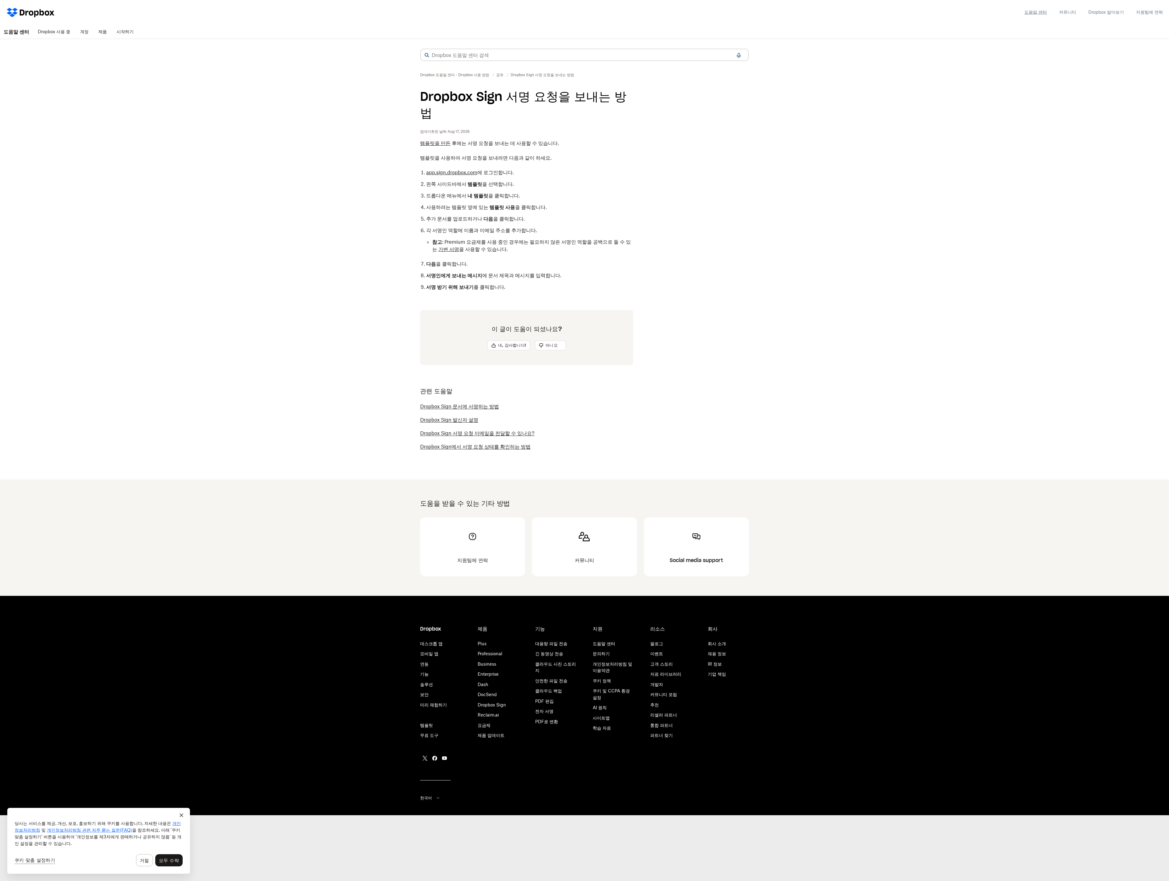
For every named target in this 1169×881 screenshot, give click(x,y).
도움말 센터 (1035, 12)
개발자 (656, 684)
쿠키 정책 (602, 680)
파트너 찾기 (661, 735)
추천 (654, 704)
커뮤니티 (1067, 12)
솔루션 (426, 684)
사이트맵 (601, 717)
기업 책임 (717, 674)
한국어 (426, 797)
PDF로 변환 (546, 721)
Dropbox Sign (492, 704)
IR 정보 (715, 664)
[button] (426, 55)
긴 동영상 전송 (549, 653)
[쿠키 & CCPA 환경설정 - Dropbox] (98, 841)
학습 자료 (602, 728)
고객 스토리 (661, 664)
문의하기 (601, 653)
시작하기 (125, 31)
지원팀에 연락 (1149, 12)
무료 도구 (429, 735)
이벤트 (656, 653)
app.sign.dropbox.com (451, 172)
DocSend (487, 694)
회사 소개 (717, 643)
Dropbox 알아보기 (1106, 12)
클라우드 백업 (548, 690)
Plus (482, 643)
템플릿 (426, 725)
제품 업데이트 (491, 735)
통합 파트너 (661, 725)
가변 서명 (448, 249)
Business (487, 664)
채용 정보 (717, 653)
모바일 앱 (429, 653)
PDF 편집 (544, 701)
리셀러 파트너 (663, 714)
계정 (84, 31)
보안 (424, 694)
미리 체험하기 (433, 704)
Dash (483, 684)
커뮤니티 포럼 (663, 694)
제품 (102, 31)
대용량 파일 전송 (551, 643)
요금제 (484, 725)
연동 (424, 664)
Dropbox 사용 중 (54, 31)
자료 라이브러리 (665, 674)
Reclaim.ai (488, 714)
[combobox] (584, 55)
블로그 (656, 643)
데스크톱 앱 (431, 643)
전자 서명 (544, 711)
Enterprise (488, 674)
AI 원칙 (600, 707)
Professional (490, 653)
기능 (424, 674)
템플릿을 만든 (435, 143)
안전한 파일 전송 (551, 680)
